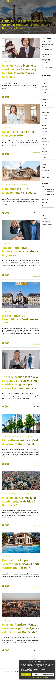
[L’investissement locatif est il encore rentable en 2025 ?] (21, 423)
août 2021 (44, 151)
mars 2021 (44, 164)
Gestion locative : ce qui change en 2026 (18, 134)
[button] (53, 661)
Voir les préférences (48, 674)
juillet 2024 (44, 115)
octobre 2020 (45, 173)
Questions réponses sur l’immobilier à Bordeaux (14, 671)
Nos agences (15, 669)
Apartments (15, 185)
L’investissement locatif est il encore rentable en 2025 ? (20, 442)
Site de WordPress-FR (47, 227)
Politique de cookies (31, 677)
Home (3, 16)
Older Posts (34, 658)
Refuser (37, 674)
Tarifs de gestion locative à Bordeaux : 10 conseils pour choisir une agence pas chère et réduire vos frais (20, 382)
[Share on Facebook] (3, 97)
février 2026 (45, 96)
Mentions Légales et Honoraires (42, 677)
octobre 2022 (45, 128)
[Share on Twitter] (6, 97)
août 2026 (44, 86)
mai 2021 (44, 161)
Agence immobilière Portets (49, 195)
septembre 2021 (46, 148)
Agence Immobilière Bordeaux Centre (23, 373)
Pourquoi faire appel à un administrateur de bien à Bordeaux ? (19, 501)
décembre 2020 (45, 170)
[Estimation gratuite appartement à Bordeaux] (21, 171)
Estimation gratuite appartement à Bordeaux (19, 191)
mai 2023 (44, 122)
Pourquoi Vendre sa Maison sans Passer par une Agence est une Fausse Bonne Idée (20, 628)
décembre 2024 (45, 109)
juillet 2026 (44, 89)
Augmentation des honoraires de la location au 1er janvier (21, 251)
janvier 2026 (45, 99)
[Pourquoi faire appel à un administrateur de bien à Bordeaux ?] (21, 480)
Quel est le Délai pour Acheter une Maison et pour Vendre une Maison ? (20, 564)
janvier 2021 (45, 167)
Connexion (44, 218)
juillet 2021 (44, 154)
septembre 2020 (46, 177)
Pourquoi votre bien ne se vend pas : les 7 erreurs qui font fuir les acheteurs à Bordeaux (20, 71)
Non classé (44, 205)
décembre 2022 (45, 125)
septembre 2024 (46, 112)
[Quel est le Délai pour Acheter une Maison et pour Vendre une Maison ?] (21, 543)
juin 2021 (44, 157)
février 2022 (45, 135)
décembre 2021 (45, 138)
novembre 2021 (45, 141)
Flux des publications (46, 221)
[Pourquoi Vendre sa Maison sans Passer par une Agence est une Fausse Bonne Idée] (21, 605)
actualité (8, 61)
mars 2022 (44, 131)
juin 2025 (44, 102)
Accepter (26, 674)
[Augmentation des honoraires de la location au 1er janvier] (21, 230)
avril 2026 (44, 92)
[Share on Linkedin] (8, 97)
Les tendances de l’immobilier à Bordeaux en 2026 (20, 319)
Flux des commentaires (47, 224)
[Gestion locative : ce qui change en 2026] (21, 114)
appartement (24, 185)
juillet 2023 (44, 118)
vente (43, 209)
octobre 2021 (45, 144)
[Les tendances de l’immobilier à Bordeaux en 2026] (21, 295)
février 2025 (45, 105)
